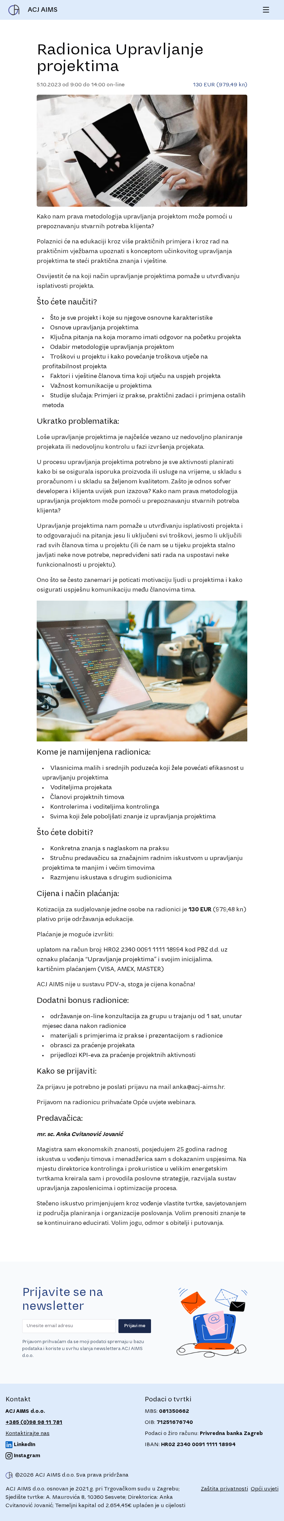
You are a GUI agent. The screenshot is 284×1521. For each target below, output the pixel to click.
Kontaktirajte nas (28, 1433)
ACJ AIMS (42, 10)
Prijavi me (134, 1326)
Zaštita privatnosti (224, 1489)
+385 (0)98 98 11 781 (34, 1422)
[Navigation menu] (266, 10)
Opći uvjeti (264, 1489)
